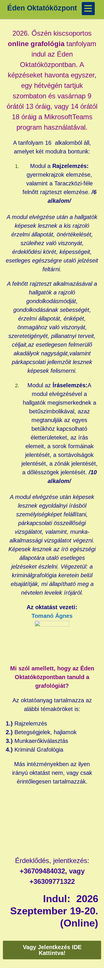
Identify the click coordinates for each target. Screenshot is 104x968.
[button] (88, 8)
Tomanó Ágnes (52, 616)
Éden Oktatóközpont (42, 8)
